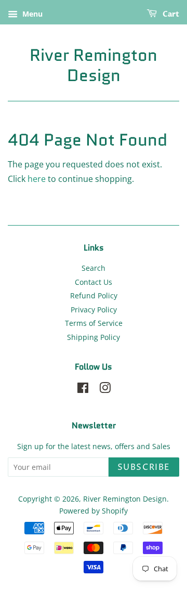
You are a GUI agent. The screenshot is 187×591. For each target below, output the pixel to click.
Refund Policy (93, 295)
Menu (31, 14)
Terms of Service (94, 323)
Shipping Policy (93, 337)
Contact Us (93, 282)
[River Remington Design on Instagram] (105, 390)
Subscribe (143, 467)
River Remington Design (93, 65)
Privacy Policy (94, 309)
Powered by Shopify (93, 511)
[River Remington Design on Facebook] (83, 390)
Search (93, 268)
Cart (170, 14)
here (37, 179)
